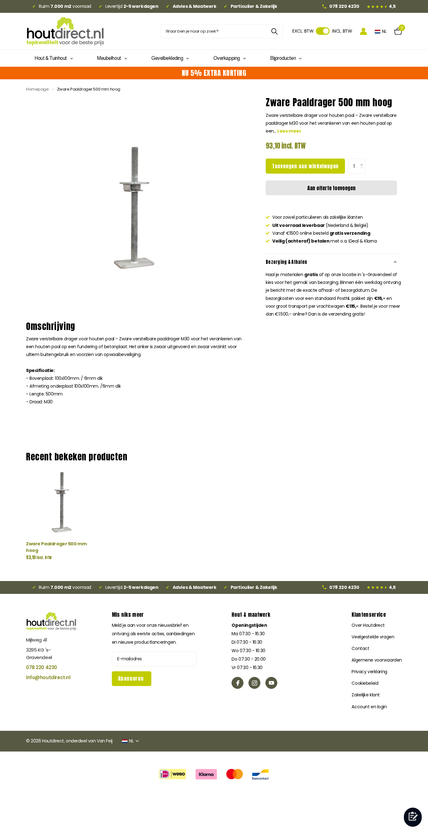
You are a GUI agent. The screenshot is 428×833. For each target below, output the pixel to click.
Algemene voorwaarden (377, 660)
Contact (360, 648)
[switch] (323, 31)
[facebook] (237, 683)
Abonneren (131, 678)
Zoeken (274, 31)
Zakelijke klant (366, 695)
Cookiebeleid (365, 683)
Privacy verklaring (369, 671)
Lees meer (289, 131)
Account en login (369, 707)
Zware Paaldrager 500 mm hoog (56, 547)
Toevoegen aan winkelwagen (305, 166)
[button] (363, 160)
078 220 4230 (41, 667)
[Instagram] (254, 683)
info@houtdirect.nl (48, 677)
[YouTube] (271, 683)
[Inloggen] (363, 31)
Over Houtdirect (368, 625)
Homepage (37, 89)
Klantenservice (368, 614)
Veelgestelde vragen (373, 637)
